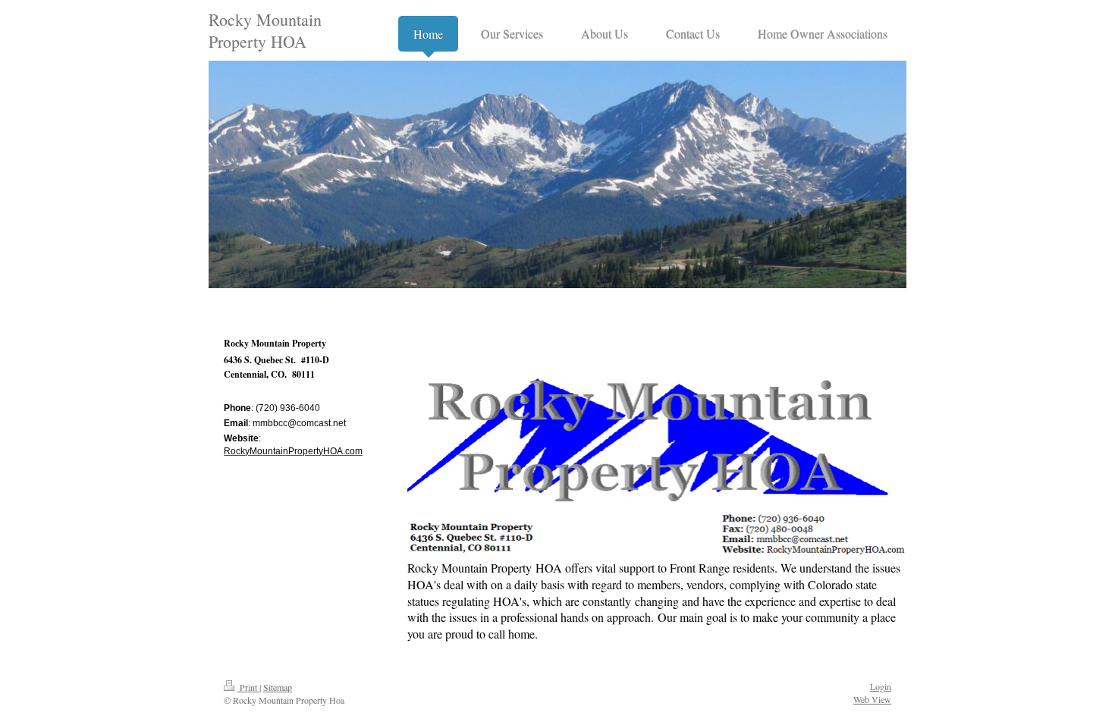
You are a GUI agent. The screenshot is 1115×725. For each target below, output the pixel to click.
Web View (872, 699)
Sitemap (277, 687)
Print (248, 687)
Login (880, 686)
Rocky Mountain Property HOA (265, 30)
